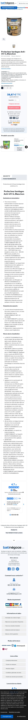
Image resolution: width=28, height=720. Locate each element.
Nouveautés (21, 7)
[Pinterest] (18, 569)
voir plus (15, 504)
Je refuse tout (21, 716)
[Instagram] (14, 569)
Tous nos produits (8, 7)
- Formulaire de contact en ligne (12, 617)
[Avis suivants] (24, 504)
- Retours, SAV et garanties (11, 634)
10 (7, 88)
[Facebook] (10, 569)
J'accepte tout (6, 716)
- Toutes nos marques (10, 664)
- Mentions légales (9, 668)
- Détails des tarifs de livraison (12, 630)
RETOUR (4, 9)
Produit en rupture (14, 107)
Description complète (5, 68)
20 (10, 88)
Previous (1, 146)
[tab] (6, 176)
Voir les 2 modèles (19, 149)
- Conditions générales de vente (13, 672)
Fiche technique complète (6, 83)
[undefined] (23, 492)
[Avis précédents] (4, 504)
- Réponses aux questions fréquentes (14, 621)
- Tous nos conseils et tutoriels (12, 626)
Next (25, 146)
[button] (14, 712)
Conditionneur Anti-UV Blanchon (18, 141)
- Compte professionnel (11, 660)
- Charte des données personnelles (14, 676)
